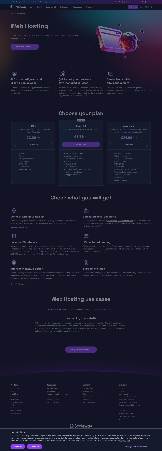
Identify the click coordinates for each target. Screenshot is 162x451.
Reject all (18, 446)
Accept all (34, 446)
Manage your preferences (136, 446)
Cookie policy (125, 440)
